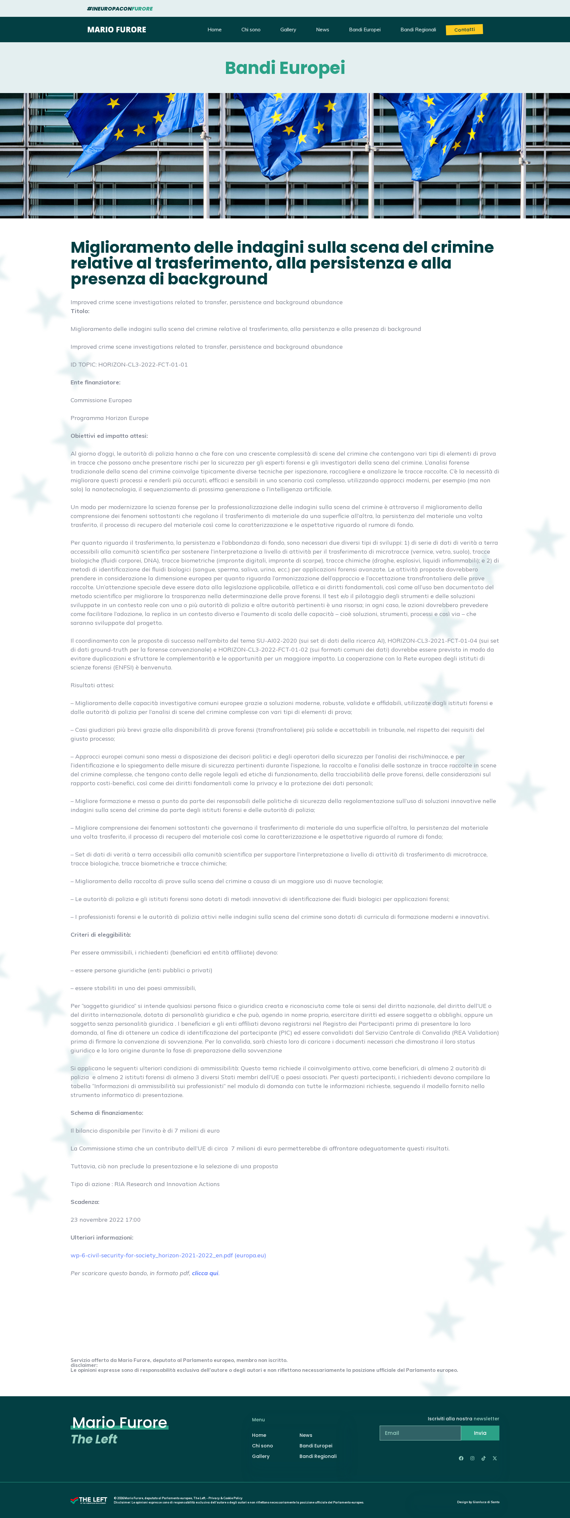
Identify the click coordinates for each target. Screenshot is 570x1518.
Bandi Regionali (418, 29)
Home (214, 29)
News (322, 29)
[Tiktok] (483, 1458)
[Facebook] (461, 1458)
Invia (480, 1433)
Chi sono (251, 29)
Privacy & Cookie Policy (225, 1498)
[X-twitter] (494, 1458)
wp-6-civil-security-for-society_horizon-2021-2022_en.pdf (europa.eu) (168, 1255)
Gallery (288, 29)
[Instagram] (472, 1458)
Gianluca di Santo (486, 1502)
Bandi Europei (365, 29)
